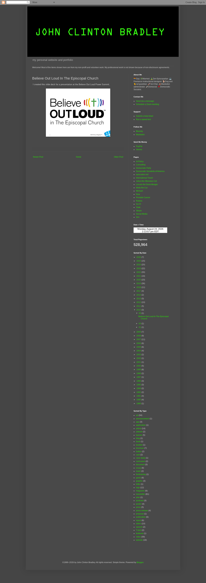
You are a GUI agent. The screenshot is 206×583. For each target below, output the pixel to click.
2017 (138, 291)
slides (138, 523)
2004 (138, 351)
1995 (138, 385)
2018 (138, 287)
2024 (138, 264)
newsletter (140, 494)
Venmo (139, 149)
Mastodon (140, 134)
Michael (139, 191)
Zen (137, 217)
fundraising (141, 474)
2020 (138, 280)
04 (140, 323)
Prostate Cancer (143, 197)
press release (142, 510)
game (138, 478)
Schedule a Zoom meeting (147, 104)
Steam (139, 211)
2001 (138, 362)
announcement (142, 419)
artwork (139, 432)
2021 (138, 276)
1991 (138, 396)
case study (140, 458)
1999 (138, 369)
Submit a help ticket (144, 116)
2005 (138, 347)
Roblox (139, 201)
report (138, 520)
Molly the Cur (142, 188)
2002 (138, 358)
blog (138, 438)
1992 (138, 392)
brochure (140, 448)
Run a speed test (143, 119)
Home (78, 157)
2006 (138, 343)
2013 (138, 298)
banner (139, 435)
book (138, 441)
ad (137, 415)
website (139, 540)
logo (138, 487)
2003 (138, 354)
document (140, 464)
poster (138, 504)
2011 (138, 306)
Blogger (140, 562)
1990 (138, 400)
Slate (138, 207)
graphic (139, 481)
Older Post (118, 157)
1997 (138, 377)
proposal (140, 514)
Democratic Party (143, 168)
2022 (138, 272)
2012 (138, 302)
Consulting (140, 165)
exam (138, 471)
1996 (138, 381)
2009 (138, 332)
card (138, 455)
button (138, 451)
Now (138, 194)
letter (138, 484)
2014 (138, 295)
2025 (138, 261)
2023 (138, 268)
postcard (140, 500)
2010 (138, 310)
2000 (138, 366)
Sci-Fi (138, 204)
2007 (138, 339)
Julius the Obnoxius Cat (146, 181)
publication (141, 517)
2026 (138, 257)
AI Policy (140, 161)
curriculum (140, 461)
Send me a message (145, 101)
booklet (139, 445)
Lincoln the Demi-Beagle (147, 184)
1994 (138, 388)
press (138, 507)
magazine (140, 491)
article (138, 428)
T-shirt (138, 530)
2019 (138, 283)
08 (140, 313)
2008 (138, 336)
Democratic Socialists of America (150, 171)
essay (138, 468)
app (137, 422)
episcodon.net (142, 174)
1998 (138, 373)
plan (138, 497)
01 (140, 327)
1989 (138, 403)
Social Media (141, 214)
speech (139, 527)
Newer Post (38, 157)
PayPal (139, 146)
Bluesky (139, 131)
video (138, 537)
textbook (139, 533)
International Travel (144, 178)
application (141, 425)
